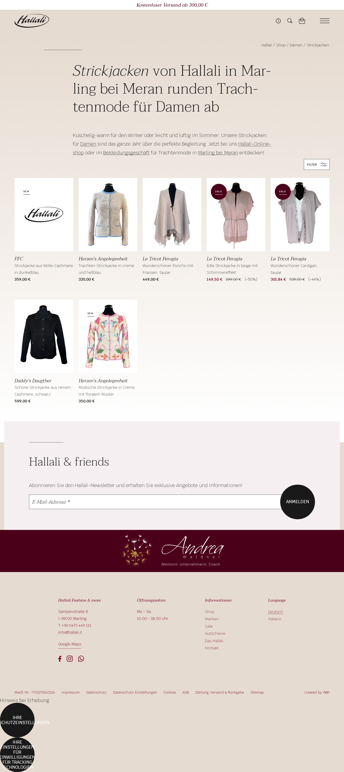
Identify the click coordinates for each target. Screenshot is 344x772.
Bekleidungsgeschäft (126, 153)
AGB (185, 692)
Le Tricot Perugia (160, 259)
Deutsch (275, 611)
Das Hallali (214, 640)
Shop (281, 45)
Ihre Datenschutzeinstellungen (17, 720)
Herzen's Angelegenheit (103, 259)
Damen (296, 45)
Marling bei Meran (218, 153)
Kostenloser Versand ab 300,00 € (172, 5)
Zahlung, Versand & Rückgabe (219, 692)
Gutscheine (215, 633)
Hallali (266, 45)
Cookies (170, 692)
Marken (212, 618)
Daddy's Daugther (33, 381)
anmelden (297, 502)
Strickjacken (318, 45)
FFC (19, 259)
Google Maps (69, 643)
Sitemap (257, 692)
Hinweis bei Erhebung (24, 700)
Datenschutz (96, 692)
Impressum (70, 692)
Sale (209, 626)
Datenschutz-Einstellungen (135, 692)
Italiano (274, 618)
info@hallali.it (70, 632)
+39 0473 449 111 (76, 625)
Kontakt (212, 647)
